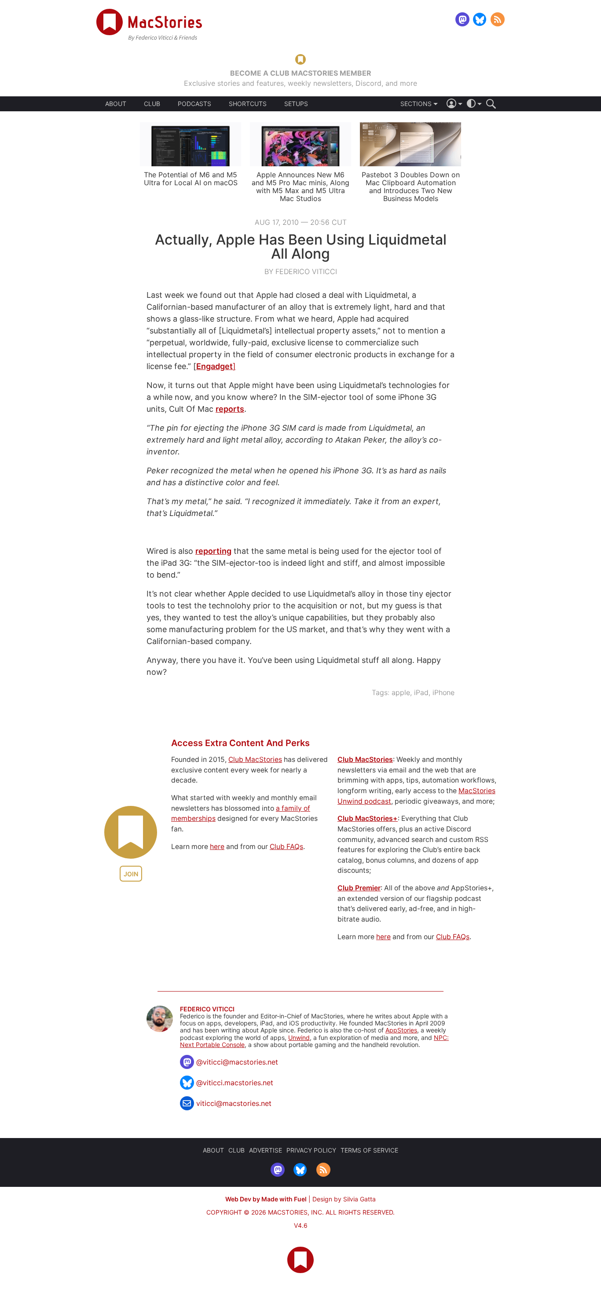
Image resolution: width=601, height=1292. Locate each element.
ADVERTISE (265, 1150)
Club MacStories (255, 759)
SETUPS (296, 104)
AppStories (401, 1030)
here (217, 846)
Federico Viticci (207, 1009)
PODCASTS (194, 104)
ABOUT (115, 104)
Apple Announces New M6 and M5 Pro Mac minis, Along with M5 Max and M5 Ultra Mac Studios (300, 186)
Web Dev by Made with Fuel (266, 1199)
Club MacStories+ (367, 818)
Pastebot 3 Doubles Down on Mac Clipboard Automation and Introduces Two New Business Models (411, 186)
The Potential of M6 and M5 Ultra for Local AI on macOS (191, 178)
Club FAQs (286, 846)
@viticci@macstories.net (237, 1062)
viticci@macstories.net (233, 1103)
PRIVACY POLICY (311, 1150)
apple (401, 692)
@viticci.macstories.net (234, 1083)
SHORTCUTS (248, 104)
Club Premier (359, 888)
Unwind (299, 1037)
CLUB (152, 103)
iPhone (443, 692)
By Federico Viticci (300, 271)
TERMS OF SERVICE (369, 1150)
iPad (421, 692)
